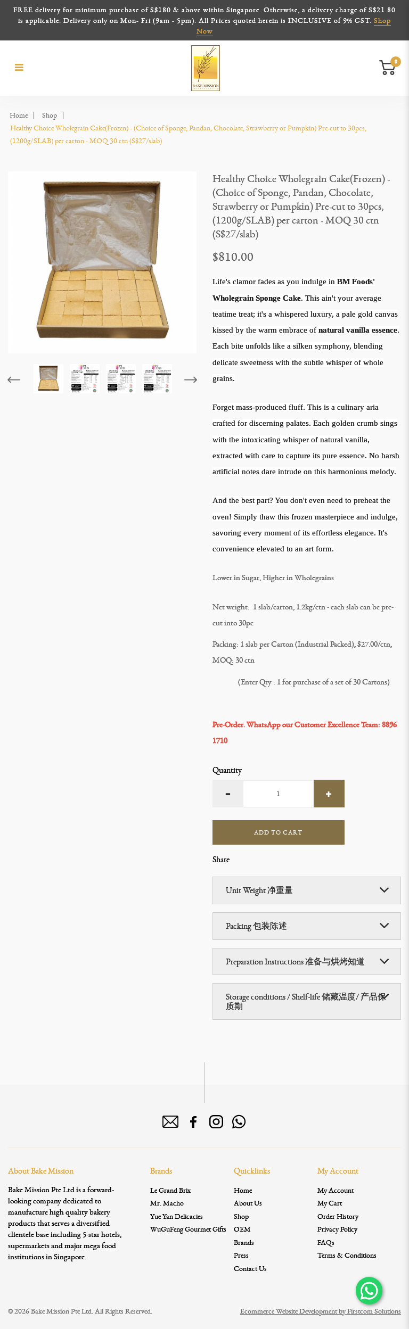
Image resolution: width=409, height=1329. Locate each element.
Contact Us (250, 1268)
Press (241, 1255)
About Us (248, 1203)
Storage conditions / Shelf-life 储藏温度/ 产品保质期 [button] (306, 1001)
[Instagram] (216, 1122)
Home (19, 115)
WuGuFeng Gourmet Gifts (188, 1229)
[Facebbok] (193, 1122)
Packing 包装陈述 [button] (256, 925)
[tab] (306, 890)
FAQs (325, 1242)
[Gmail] (170, 1122)
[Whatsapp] (239, 1122)
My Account (335, 1190)
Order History (337, 1216)
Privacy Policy (337, 1229)
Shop (49, 115)
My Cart (329, 1203)
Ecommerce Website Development (288, 1311)
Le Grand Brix (170, 1190)
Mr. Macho (167, 1203)
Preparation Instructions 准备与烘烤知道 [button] (295, 961)
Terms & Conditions (347, 1255)
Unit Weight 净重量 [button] (259, 890)
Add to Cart (278, 832)
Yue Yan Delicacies (176, 1216)
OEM (242, 1229)
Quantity (227, 770)
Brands (244, 1242)
